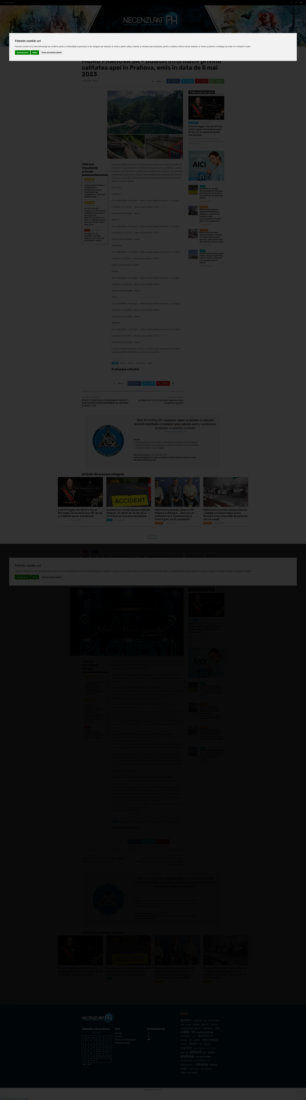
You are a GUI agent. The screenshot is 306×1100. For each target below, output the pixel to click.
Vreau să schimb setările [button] (51, 52)
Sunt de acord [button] (22, 52)
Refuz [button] (35, 52)
